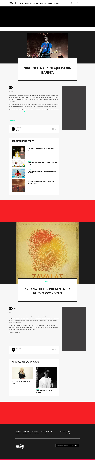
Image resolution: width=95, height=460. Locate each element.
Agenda (27, 3)
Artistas (42, 431)
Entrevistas (55, 29)
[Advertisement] (47, 17)
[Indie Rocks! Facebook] (67, 3)
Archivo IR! (18, 431)
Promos (50, 3)
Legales (25, 433)
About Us (43, 433)
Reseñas (28, 29)
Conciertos (34, 29)
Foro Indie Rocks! (34, 433)
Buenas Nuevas (70, 29)
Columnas (56, 3)
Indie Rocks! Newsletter (60, 443)
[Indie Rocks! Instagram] (71, 3)
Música (21, 3)
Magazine (35, 3)
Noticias (21, 29)
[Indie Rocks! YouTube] (73, 3)
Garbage (25, 111)
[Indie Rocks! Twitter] (69, 3)
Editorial (15, 87)
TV (30, 3)
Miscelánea (43, 3)
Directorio (18, 433)
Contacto (49, 431)
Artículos (62, 29)
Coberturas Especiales (45, 29)
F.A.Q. (49, 433)
